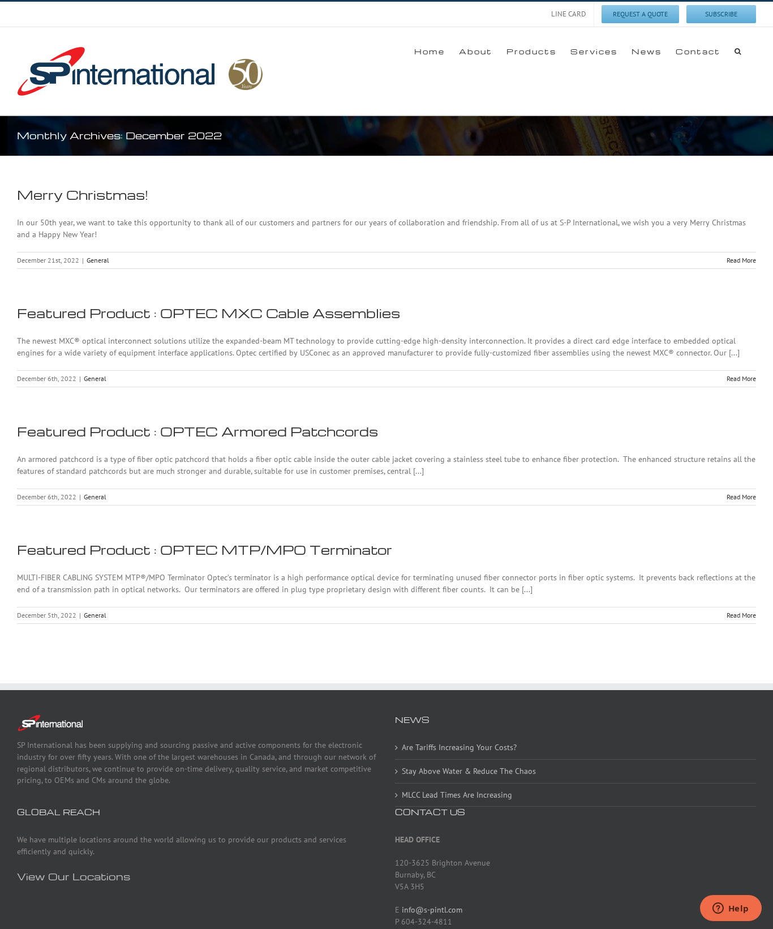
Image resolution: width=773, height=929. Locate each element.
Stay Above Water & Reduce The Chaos (469, 771)
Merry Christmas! (82, 194)
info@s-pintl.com (432, 910)
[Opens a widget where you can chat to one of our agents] (730, 909)
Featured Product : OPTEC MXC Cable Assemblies (208, 313)
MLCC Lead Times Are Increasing (457, 795)
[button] (738, 51)
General (98, 260)
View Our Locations (73, 876)
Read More (741, 260)
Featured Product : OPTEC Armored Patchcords (197, 431)
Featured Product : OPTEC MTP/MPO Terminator (204, 549)
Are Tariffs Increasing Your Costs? (459, 747)
